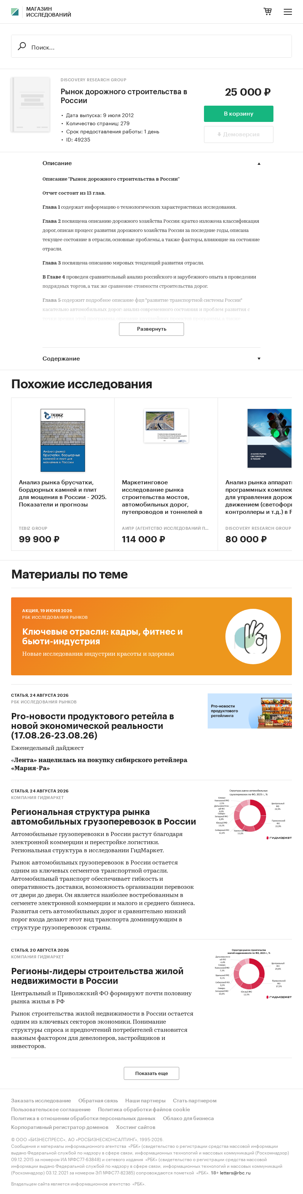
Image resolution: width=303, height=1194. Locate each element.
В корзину (238, 114)
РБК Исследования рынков (55, 617)
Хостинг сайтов (136, 1127)
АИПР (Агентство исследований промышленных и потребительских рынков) (166, 528)
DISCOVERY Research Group (93, 80)
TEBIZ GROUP (33, 528)
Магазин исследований (48, 12)
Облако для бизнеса (188, 1118)
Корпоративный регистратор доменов (60, 1127)
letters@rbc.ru (235, 1172)
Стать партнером (195, 1100)
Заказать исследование (41, 1100)
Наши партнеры (145, 1100)
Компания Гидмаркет (37, 798)
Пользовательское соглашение (51, 1109)
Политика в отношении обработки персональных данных (83, 1118)
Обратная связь (98, 1100)
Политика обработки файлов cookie (144, 1109)
